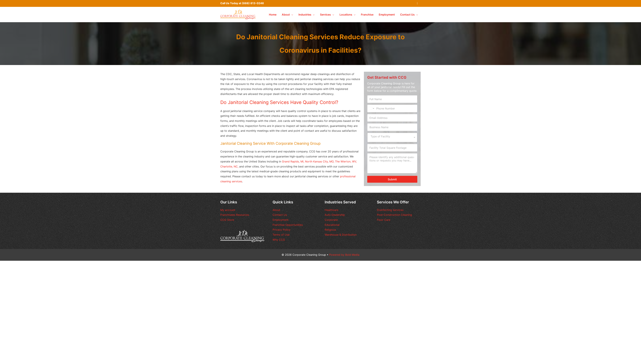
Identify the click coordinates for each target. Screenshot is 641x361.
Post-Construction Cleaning (394, 214)
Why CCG (279, 239)
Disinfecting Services (390, 210)
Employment (280, 219)
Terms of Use (281, 234)
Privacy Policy (281, 229)
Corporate (331, 219)
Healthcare (331, 210)
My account (227, 210)
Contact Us (280, 214)
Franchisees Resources (234, 214)
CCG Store (227, 219)
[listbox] (392, 137)
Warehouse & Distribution (341, 234)
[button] (291, 14)
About (276, 210)
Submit (392, 179)
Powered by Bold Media (344, 254)
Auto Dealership (335, 214)
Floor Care (383, 219)
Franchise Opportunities (288, 224)
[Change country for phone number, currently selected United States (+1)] (371, 108)
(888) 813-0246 (253, 3)
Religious (330, 229)
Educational (332, 224)
